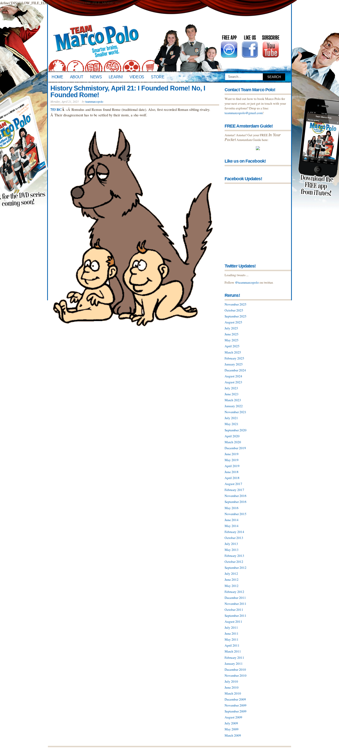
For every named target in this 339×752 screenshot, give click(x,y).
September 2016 (235, 501)
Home (57, 77)
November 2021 (235, 412)
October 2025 (234, 310)
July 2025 (231, 328)
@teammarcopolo (247, 282)
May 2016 (231, 508)
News (96, 77)
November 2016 (235, 495)
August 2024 (233, 376)
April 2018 (232, 478)
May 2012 (231, 585)
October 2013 (234, 537)
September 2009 (235, 711)
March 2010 (233, 693)
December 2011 (235, 597)
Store (157, 77)
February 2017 (234, 489)
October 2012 (234, 561)
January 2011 (234, 663)
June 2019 (231, 454)
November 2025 (235, 304)
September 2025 (235, 316)
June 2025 (231, 334)
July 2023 (231, 388)
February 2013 (234, 555)
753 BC (56, 109)
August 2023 (233, 382)
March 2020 (233, 442)
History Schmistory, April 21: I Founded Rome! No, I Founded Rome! (127, 92)
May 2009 (231, 729)
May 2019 (231, 460)
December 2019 (235, 448)
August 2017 (233, 484)
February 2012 (234, 591)
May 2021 (231, 424)
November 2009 (235, 705)
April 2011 (232, 645)
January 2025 (234, 364)
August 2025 (233, 322)
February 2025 (234, 358)
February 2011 (234, 657)
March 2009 (233, 735)
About (76, 77)
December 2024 (235, 370)
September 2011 (235, 615)
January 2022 (234, 406)
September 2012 (235, 567)
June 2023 (231, 394)
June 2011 (231, 633)
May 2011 (231, 639)
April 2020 (232, 436)
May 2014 (231, 526)
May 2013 (231, 549)
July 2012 (231, 573)
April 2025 (232, 346)
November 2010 (235, 675)
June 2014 (231, 520)
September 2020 (235, 430)
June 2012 (231, 579)
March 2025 (233, 352)
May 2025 (231, 340)
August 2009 (233, 717)
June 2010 (231, 687)
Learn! (116, 77)
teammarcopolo (94, 101)
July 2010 (231, 681)
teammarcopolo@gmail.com (244, 113)
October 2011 (234, 609)
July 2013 (231, 543)
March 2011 (233, 651)
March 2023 (233, 400)
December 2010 (235, 669)
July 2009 (231, 723)
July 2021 (231, 418)
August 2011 (233, 621)
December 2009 (235, 699)
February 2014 (234, 532)
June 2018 (231, 472)
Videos (137, 77)
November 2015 (235, 514)
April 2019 (232, 466)
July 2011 (231, 627)
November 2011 (235, 603)
